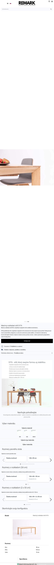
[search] (51, 9)
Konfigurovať (27, 341)
